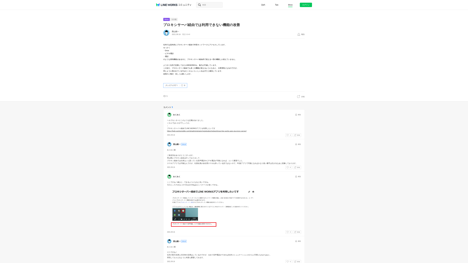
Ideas (290, 5)
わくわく (176, 115)
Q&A (263, 5)
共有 (303, 97)
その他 (173, 19)
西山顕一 (175, 31)
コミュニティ (184, 5)
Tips (276, 5)
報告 (303, 34)
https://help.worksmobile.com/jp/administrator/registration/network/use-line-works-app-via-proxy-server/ (207, 131)
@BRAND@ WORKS (166, 5)
